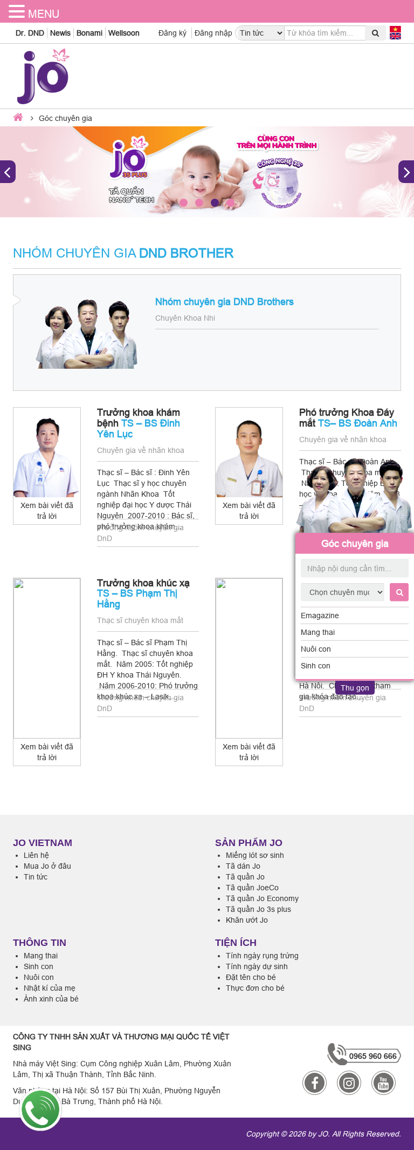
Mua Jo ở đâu (47, 866)
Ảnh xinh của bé (51, 999)
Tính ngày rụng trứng (262, 955)
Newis (60, 33)
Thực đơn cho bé (255, 988)
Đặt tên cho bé (251, 977)
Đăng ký (172, 33)
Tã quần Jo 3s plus (258, 909)
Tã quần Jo (245, 876)
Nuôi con (316, 649)
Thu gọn (355, 688)
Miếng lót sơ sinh (255, 855)
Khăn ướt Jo (247, 920)
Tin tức (35, 876)
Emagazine (320, 615)
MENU (43, 14)
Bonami (89, 33)
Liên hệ (36, 855)
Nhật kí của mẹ (49, 988)
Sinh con (315, 665)
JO (323, 1133)
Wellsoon (124, 33)
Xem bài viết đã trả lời (46, 510)
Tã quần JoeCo (252, 887)
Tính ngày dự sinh (257, 966)
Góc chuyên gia (355, 543)
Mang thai (318, 632)
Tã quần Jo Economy (262, 898)
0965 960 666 (373, 1056)
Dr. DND (30, 33)
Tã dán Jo (243, 866)
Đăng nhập (213, 33)
